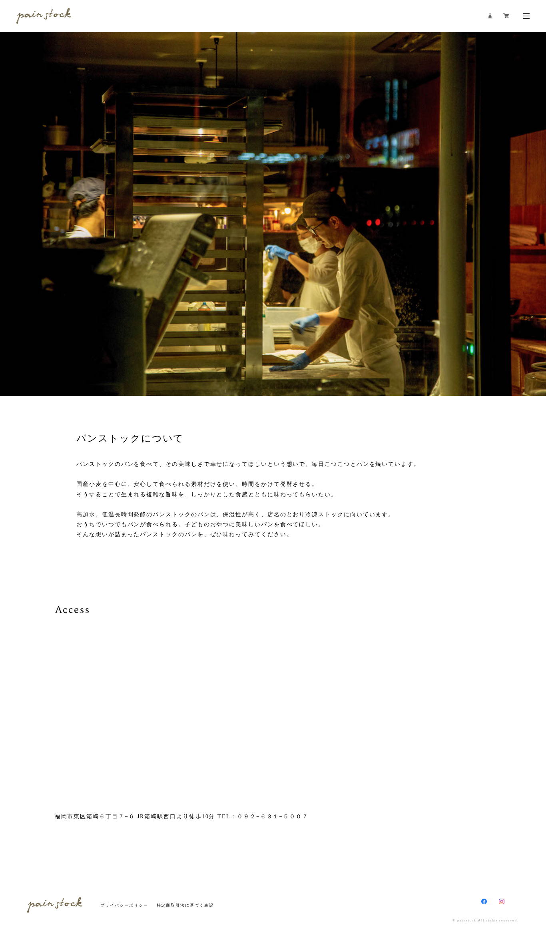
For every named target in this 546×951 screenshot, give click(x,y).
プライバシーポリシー (124, 905)
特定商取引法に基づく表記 (185, 905)
